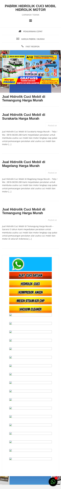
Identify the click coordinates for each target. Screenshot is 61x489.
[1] (53, 483)
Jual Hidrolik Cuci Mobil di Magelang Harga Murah (23, 163)
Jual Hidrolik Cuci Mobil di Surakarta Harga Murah (23, 116)
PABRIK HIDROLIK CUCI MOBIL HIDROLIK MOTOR (30, 8)
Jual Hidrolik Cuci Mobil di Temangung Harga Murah (23, 211)
